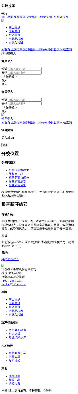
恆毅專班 (14, 303)
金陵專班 (14, 307)
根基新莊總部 (17, 181)
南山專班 (14, 299)
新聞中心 (14, 379)
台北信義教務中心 (20, 170)
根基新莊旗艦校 (19, 177)
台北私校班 (16, 310)
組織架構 (14, 333)
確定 (5, 144)
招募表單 (14, 356)
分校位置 (14, 383)
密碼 (4, 72)
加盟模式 (14, 360)
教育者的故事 (17, 329)
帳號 (4, 68)
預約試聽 (14, 376)
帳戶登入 (7, 118)
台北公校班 (16, 314)
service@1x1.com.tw (13, 284)
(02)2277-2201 (10, 259)
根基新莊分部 (17, 185)
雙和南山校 (16, 173)
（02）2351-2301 (12, 280)
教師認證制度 (17, 337)
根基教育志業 (17, 353)
